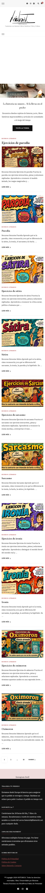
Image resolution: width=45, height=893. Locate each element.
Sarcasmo (7, 478)
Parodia (6, 230)
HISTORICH (22, 24)
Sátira (5, 354)
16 (24, 759)
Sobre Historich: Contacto (12, 866)
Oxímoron (7, 729)
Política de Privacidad (10, 859)
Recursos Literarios (9, 138)
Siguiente (31, 759)
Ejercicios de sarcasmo (13, 414)
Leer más (5, 187)
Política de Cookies (9, 862)
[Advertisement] (22, 60)
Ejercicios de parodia (16, 143)
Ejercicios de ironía (12, 538)
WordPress (23, 884)
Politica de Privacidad (34, 884)
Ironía (5, 602)
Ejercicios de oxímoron (14, 665)
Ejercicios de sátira (12, 291)
